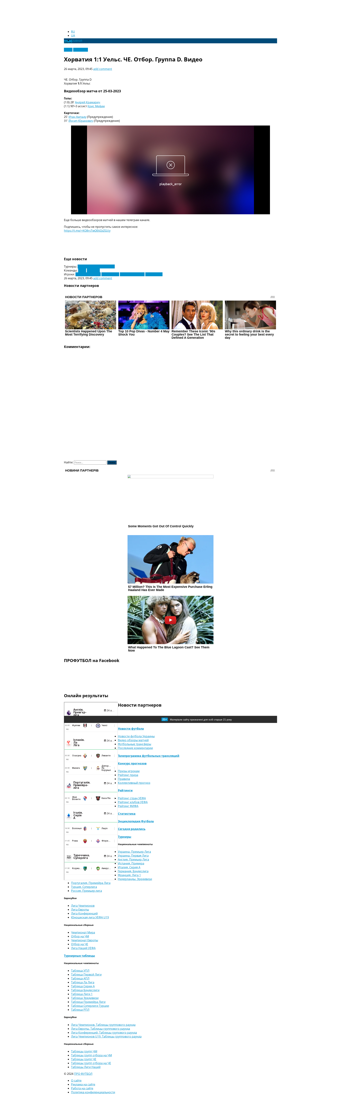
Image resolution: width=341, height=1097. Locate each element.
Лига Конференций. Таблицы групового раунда (104, 1033)
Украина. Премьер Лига (134, 852)
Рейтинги (125, 790)
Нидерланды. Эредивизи (135, 879)
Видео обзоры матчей (133, 740)
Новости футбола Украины (136, 736)
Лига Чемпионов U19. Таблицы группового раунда (106, 1036)
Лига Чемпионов (82, 906)
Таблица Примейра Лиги (88, 1002)
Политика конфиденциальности (93, 1092)
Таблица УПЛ (80, 971)
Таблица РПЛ (80, 1010)
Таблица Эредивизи (85, 998)
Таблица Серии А (83, 986)
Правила (124, 779)
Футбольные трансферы (134, 744)
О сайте (76, 1080)
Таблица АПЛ (80, 978)
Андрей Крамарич (87, 102)
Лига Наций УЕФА (83, 948)
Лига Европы (80, 909)
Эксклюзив (80, 50)
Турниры (124, 837)
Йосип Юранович (81, 121)
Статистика (127, 814)
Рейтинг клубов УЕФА (133, 802)
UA (73, 35)
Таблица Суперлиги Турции (90, 1006)
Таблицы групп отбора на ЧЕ (91, 1063)
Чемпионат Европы (84, 940)
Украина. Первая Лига (133, 856)
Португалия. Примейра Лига (90, 883)
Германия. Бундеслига (133, 871)
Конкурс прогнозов (132, 763)
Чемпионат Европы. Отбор (96, 266)
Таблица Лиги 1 (82, 994)
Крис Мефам (96, 106)
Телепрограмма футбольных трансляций (148, 756)
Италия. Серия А (129, 867)
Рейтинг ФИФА (128, 806)
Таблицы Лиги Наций (86, 1067)
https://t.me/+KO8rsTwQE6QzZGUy (87, 231)
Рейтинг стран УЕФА (132, 798)
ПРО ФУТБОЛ (83, 1074)
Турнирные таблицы (79, 956)
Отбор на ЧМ (80, 936)
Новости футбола (131, 729)
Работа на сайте (82, 1088)
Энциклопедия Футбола (136, 821)
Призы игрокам (129, 771)
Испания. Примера (131, 863)
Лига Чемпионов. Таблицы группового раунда (103, 1025)
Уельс (82, 270)
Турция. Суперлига (84, 887)
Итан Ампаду (77, 117)
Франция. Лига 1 (129, 875)
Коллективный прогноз (134, 783)
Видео (68, 50)
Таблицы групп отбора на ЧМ (91, 1055)
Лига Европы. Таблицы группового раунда (100, 1029)
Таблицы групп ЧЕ (83, 1059)
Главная (76, 40)
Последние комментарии (135, 748)
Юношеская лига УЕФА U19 (90, 917)
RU (73, 32)
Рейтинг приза (128, 775)
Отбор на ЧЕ (79, 944)
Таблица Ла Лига (82, 982)
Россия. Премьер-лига (86, 891)
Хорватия (93, 270)
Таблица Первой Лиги (86, 974)
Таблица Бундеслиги (85, 990)
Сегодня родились (131, 829)
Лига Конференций (84, 913)
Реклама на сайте (83, 1084)
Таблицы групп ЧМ (84, 1051)
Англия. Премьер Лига (133, 859)
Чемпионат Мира (83, 932)
